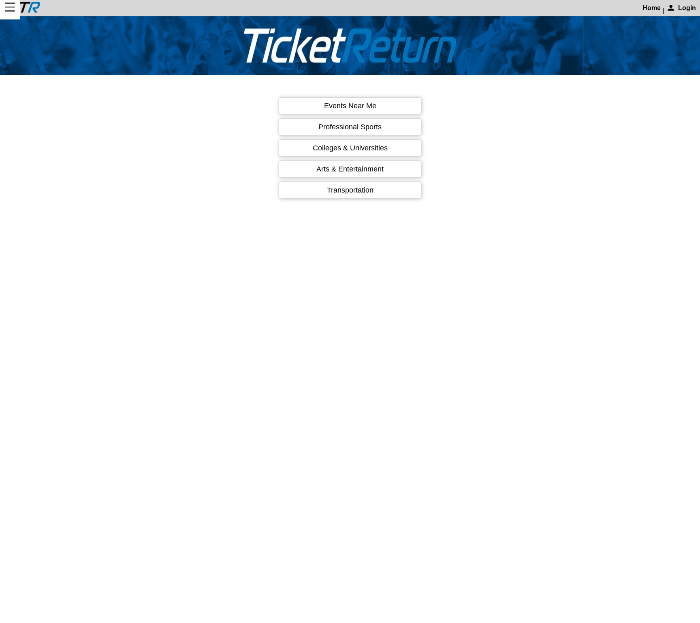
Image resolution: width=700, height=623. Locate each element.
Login (687, 7)
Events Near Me (350, 106)
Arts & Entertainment (350, 169)
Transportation (350, 190)
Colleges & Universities (350, 148)
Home (651, 7)
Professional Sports (350, 127)
